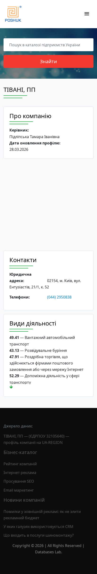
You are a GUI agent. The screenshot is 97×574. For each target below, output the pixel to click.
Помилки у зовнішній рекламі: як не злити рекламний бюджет (42, 514)
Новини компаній (24, 500)
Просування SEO (19, 481)
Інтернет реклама (20, 472)
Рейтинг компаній (20, 463)
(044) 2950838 (59, 297)
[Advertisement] (48, 204)
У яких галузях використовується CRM (38, 526)
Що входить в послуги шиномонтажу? (39, 535)
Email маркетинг (19, 490)
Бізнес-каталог (20, 452)
